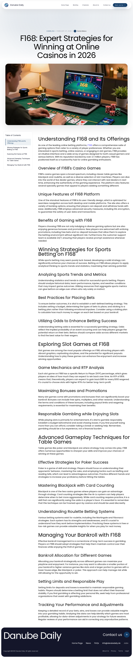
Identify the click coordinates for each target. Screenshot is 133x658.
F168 (89, 145)
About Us (105, 651)
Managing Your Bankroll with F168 (18, 165)
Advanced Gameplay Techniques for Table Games (18, 159)
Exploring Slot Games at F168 (17, 154)
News (88, 643)
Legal (127, 651)
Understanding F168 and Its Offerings (16, 142)
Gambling (51, 31)
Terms (120, 651)
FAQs (96, 643)
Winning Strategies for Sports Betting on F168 (17, 148)
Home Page (77, 643)
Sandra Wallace (81, 31)
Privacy (113, 651)
